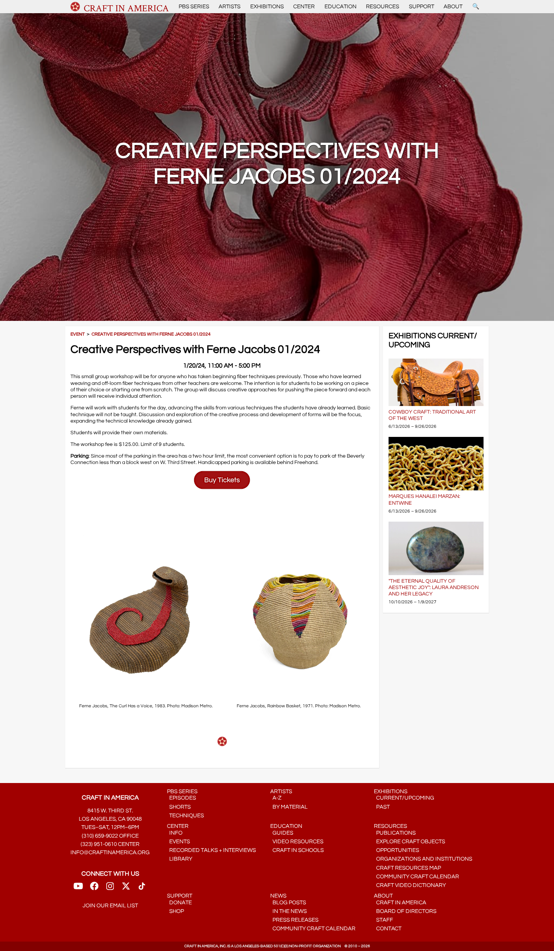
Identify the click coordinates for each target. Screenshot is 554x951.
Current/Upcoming (404, 798)
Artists (229, 6)
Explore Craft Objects (409, 841)
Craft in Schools (297, 850)
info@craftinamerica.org (110, 852)
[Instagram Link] (110, 888)
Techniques (185, 815)
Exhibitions (267, 6)
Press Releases (294, 920)
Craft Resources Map (407, 868)
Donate (179, 902)
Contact (387, 928)
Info (174, 833)
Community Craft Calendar (416, 876)
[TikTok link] (141, 888)
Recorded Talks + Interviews (211, 850)
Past (382, 807)
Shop (175, 911)
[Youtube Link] (78, 888)
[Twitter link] (125, 888)
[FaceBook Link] (94, 888)
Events (178, 841)
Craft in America (400, 902)
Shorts (179, 807)
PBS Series (194, 6)
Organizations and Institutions (423, 859)
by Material (289, 807)
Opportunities (396, 850)
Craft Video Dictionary (410, 885)
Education (340, 6)
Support (421, 6)
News (278, 896)
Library (179, 859)
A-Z (276, 798)
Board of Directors (405, 911)
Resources (382, 6)
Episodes (181, 798)
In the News (288, 911)
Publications (395, 833)
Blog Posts (288, 902)
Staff (383, 920)
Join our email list (110, 905)
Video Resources (296, 841)
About (453, 6)
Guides (281, 833)
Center (304, 6)
